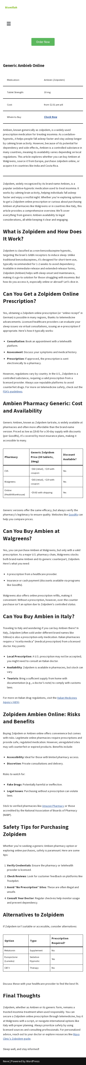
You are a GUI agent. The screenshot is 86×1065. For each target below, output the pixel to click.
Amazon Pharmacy (53, 806)
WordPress (33, 1061)
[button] (43, 23)
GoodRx (73, 514)
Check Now (50, 116)
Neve (6, 1061)
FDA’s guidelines (12, 391)
